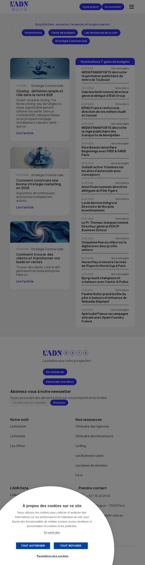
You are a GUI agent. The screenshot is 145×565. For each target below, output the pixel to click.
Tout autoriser (33, 545)
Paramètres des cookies (52, 556)
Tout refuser (70, 545)
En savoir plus (52, 532)
